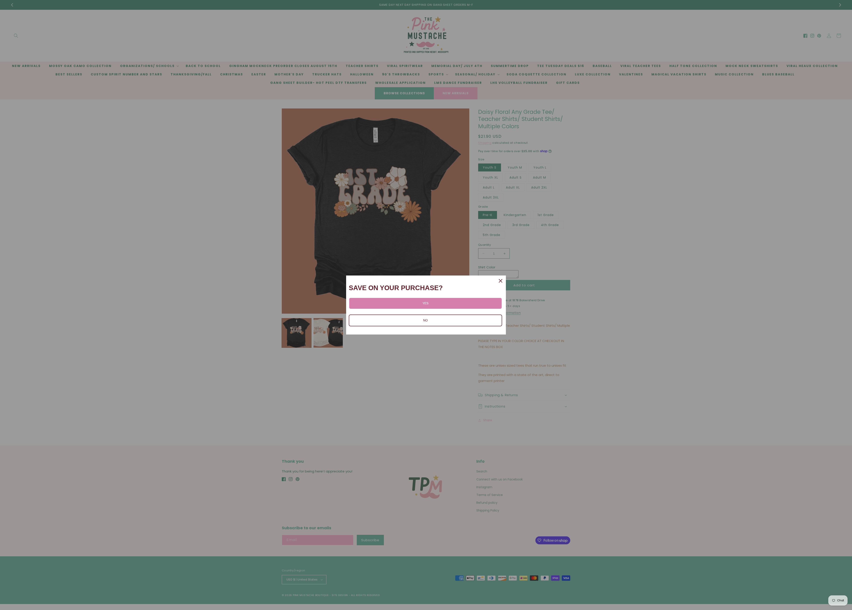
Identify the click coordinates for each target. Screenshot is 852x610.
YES (425, 303)
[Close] (500, 280)
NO (425, 320)
